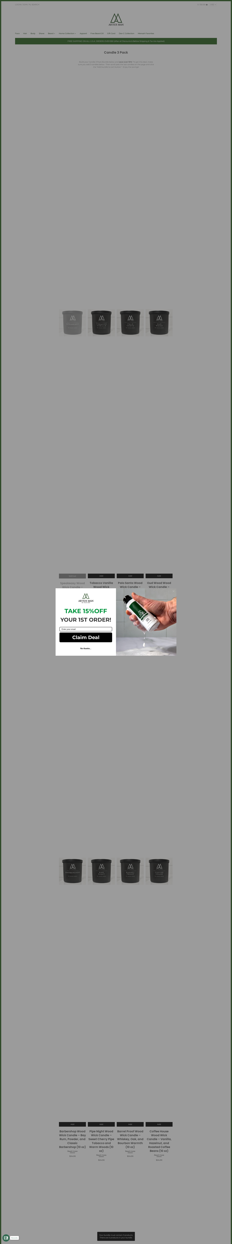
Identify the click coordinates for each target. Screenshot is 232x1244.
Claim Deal (85, 637)
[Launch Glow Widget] (6, 1238)
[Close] (173, 591)
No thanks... (85, 648)
